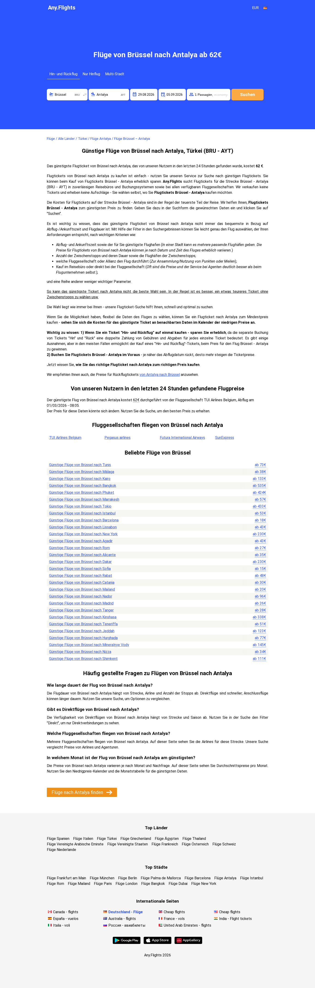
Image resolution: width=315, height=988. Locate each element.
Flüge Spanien (58, 838)
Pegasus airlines (117, 437)
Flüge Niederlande (61, 849)
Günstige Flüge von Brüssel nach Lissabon (83, 527)
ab (260, 465)
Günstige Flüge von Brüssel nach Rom (79, 548)
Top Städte (156, 867)
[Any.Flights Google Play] (127, 942)
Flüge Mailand (79, 883)
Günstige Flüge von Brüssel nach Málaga (81, 472)
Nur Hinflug (91, 74)
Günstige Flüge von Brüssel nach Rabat (80, 575)
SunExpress (224, 437)
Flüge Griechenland (135, 838)
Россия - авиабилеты (127, 925)
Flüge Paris (103, 883)
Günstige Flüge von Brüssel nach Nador (80, 596)
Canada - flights (65, 912)
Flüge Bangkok (153, 883)
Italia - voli (61, 925)
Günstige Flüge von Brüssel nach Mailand (82, 589)
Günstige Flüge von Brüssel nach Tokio (80, 506)
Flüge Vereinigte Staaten (127, 844)
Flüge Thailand (194, 838)
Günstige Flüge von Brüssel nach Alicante (82, 555)
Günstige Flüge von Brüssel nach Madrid (81, 603)
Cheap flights (174, 912)
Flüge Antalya (225, 878)
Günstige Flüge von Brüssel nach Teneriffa (83, 624)
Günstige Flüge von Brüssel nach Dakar (80, 562)
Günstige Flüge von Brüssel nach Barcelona (84, 520)
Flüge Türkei (107, 838)
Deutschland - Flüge (125, 912)
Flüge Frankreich (165, 844)
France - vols (174, 918)
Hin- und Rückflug (63, 74)
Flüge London (126, 883)
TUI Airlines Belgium (65, 437)
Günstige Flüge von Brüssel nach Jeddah (81, 631)
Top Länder (156, 827)
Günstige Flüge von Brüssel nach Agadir (81, 541)
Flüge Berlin (127, 878)
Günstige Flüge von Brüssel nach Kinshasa (82, 617)
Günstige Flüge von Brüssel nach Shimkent (83, 658)
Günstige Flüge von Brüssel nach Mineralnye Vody (89, 645)
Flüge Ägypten (167, 838)
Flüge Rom (55, 883)
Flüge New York (203, 883)
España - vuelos (65, 918)
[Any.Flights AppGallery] (188, 942)
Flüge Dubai (178, 883)
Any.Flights (61, 7)
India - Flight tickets (235, 918)
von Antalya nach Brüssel (160, 374)
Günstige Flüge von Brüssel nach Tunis (80, 465)
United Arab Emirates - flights (187, 925)
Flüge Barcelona (197, 878)
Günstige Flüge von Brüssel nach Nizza (80, 652)
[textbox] (67, 94)
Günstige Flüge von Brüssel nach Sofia (80, 568)
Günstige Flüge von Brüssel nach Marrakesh (84, 499)
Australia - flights (122, 918)
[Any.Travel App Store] (157, 942)
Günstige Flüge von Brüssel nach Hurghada (83, 638)
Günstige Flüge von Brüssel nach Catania (81, 582)
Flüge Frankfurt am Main (66, 878)
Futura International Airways (182, 437)
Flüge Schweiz (224, 844)
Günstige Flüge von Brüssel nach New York (83, 534)
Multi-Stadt (114, 74)
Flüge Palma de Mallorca (161, 878)
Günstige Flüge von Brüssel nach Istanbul (82, 513)
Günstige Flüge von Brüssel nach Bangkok (82, 485)
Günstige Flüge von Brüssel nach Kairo (79, 478)
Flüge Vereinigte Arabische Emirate (75, 844)
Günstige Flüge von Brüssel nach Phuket (81, 492)
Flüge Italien (83, 838)
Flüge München (102, 878)
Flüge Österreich (195, 844)
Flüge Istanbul (251, 878)
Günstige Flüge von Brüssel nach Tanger (81, 610)
